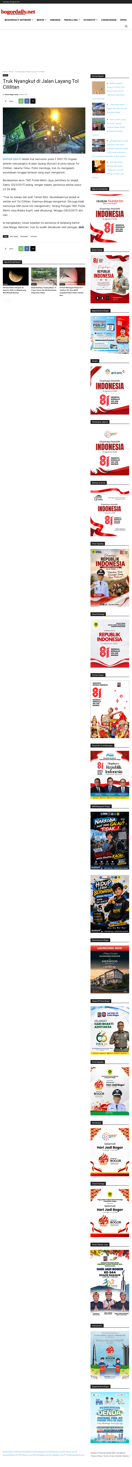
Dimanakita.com (41, 1455)
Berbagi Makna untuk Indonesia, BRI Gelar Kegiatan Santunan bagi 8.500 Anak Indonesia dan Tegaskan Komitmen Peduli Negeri (110, 148)
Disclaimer (121, 1453)
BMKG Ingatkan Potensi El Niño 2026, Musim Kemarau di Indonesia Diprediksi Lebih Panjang (108, 91)
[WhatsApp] (21, 101)
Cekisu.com (70, 1451)
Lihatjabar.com (57, 1455)
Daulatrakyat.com (11, 1455)
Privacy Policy (96, 1456)
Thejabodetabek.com (74, 1455)
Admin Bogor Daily (11, 94)
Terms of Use (108, 1456)
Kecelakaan (24, 236)
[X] (32, 101)
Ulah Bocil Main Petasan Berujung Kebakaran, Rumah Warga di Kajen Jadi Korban (108, 170)
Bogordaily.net (9, 1451)
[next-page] (8, 301)
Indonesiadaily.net (26, 1451)
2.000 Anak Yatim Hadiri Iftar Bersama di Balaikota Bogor (117, 108)
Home (5, 71)
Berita (11, 71)
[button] (126, 26)
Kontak (118, 1456)
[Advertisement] (66, 48)
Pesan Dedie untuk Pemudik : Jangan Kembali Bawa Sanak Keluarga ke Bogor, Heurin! (109, 127)
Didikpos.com (26, 1455)
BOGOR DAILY (11, 159)
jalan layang (14, 236)
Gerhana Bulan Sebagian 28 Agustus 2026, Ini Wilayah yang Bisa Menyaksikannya (14, 290)
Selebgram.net (42, 1451)
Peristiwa (34, 236)
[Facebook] (27, 101)
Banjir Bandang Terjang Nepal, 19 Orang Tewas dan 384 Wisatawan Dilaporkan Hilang (43, 290)
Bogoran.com (57, 1451)
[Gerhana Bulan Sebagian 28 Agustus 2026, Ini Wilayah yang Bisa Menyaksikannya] (16, 276)
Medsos (125, 1456)
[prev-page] (4, 301)
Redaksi (93, 1453)
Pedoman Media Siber (106, 1453)
